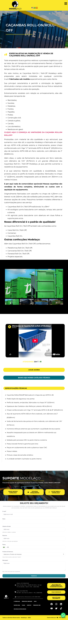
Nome (3, 518)
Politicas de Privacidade (20, 609)
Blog (35, 601)
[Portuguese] (35, 8)
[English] (32, 8)
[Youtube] (51, 608)
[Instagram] (56, 604)
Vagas (23, 605)
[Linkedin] (61, 604)
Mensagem (5, 560)
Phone (4, 544)
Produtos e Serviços (27, 601)
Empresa (4, 535)
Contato (29, 605)
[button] (65, 3)
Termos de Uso (36, 605)
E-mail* (4, 511)
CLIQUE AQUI (10, 132)
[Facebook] (51, 604)
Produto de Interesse (7, 551)
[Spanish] (37, 8)
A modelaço (17, 601)
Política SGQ (17, 605)
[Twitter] (56, 608)
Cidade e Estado (6, 526)
